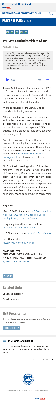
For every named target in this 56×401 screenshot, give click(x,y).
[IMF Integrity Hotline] (30, 4)
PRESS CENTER (10, 328)
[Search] (51, 13)
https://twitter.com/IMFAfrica (18, 243)
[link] (8, 32)
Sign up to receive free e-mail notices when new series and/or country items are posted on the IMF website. (27, 349)
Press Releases (10, 299)
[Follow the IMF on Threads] (15, 4)
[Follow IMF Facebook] (6, 4)
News (6, 276)
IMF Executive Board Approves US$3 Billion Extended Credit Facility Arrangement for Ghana (28, 214)
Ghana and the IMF (12, 294)
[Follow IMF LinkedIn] (9, 4)
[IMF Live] (40, 397)
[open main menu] (51, 6)
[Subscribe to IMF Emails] (26, 4)
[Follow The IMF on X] (3, 4)
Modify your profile (42, 359)
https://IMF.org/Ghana (39, 233)
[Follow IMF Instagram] (12, 4)
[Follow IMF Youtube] (19, 4)
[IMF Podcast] (23, 4)
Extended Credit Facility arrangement (23, 155)
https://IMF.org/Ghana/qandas (19, 228)
